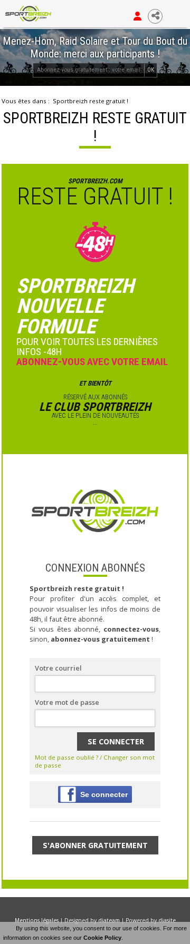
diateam (109, 920)
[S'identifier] (137, 16)
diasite (167, 920)
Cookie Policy (102, 938)
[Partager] (155, 16)
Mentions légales (37, 920)
